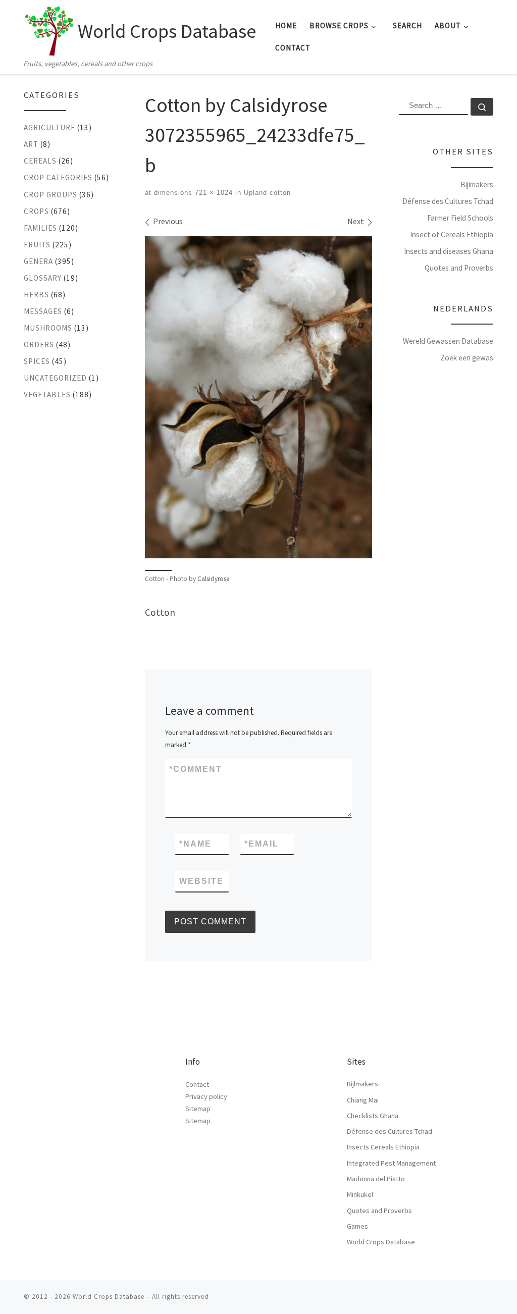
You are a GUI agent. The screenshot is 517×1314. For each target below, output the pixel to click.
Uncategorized (55, 378)
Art (31, 144)
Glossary (43, 278)
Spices (37, 361)
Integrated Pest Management (391, 1163)
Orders (39, 344)
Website (201, 881)
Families (40, 228)
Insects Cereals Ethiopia (383, 1146)
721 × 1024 (212, 192)
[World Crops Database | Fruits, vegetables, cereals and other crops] (49, 28)
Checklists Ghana (372, 1115)
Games (357, 1226)
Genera (38, 261)
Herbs (36, 294)
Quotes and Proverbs (459, 268)
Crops (36, 211)
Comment (195, 769)
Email (261, 843)
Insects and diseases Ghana (448, 251)
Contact (197, 1084)
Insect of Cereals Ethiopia (451, 234)
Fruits (37, 244)
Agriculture (49, 127)
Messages (43, 311)
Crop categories (58, 177)
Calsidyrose (213, 578)
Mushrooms (48, 328)
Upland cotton (266, 192)
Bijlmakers (476, 184)
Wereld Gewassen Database (448, 341)
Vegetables (47, 394)
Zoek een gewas (466, 357)
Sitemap (198, 1108)
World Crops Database (381, 1241)
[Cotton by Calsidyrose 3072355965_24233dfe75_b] (258, 397)
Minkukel (360, 1194)
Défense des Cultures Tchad (447, 201)
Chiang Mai (363, 1100)
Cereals (40, 161)
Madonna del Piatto (376, 1178)
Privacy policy (206, 1096)
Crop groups (50, 194)
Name (195, 843)
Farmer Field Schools (460, 218)
